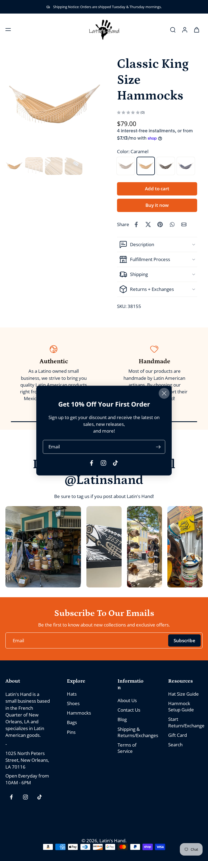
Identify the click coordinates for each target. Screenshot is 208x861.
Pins (71, 732)
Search (175, 744)
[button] (8, 29)
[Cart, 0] (197, 30)
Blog (122, 720)
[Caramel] (145, 166)
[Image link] (43, 546)
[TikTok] (40, 797)
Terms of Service (127, 748)
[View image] (14, 166)
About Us (127, 701)
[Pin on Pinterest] (160, 224)
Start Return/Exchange (185, 722)
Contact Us (129, 710)
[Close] (164, 393)
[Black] (165, 166)
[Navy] (185, 166)
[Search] (173, 29)
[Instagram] (25, 797)
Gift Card (177, 735)
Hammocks (79, 713)
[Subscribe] (158, 446)
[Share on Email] (184, 224)
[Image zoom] (54, 105)
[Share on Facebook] (136, 224)
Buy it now (157, 205)
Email (54, 447)
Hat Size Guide (183, 694)
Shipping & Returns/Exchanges (135, 732)
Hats (72, 694)
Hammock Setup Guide (181, 707)
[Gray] (125, 166)
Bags (72, 722)
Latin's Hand (112, 840)
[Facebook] (11, 797)
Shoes (73, 704)
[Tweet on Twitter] (148, 224)
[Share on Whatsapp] (172, 224)
